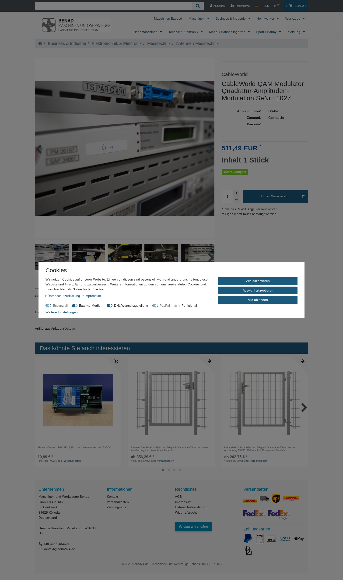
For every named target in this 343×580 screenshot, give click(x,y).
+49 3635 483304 (56, 544)
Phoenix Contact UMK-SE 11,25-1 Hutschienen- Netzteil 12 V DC (74, 447)
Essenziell (60, 305)
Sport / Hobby (266, 32)
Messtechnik (158, 43)
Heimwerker (266, 18)
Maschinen (197, 18)
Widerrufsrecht (186, 512)
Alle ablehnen (258, 299)
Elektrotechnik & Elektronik (116, 43)
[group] (78, 400)
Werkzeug (293, 18)
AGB (178, 496)
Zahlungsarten (117, 507)
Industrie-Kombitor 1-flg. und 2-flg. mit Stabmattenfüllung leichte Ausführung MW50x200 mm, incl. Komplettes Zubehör (259, 449)
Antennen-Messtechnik (197, 43)
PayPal (165, 305)
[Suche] (198, 6)
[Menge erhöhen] (236, 193)
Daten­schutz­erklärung (64, 295)
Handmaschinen (145, 32)
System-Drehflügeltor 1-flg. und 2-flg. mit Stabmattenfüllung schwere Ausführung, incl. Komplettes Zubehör (169, 449)
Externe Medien (90, 305)
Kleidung (294, 32)
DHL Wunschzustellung (131, 305)
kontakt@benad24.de (59, 549)
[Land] (256, 6)
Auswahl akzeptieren (258, 290)
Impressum (183, 502)
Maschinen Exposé (168, 18)
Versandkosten (266, 209)
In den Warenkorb (274, 196)
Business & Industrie (231, 18)
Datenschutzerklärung (191, 507)
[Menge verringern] (236, 199)
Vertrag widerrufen (193, 526)
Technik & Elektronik (183, 32)
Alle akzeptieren (258, 280)
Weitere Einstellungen (62, 312)
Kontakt (112, 496)
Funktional (189, 305)
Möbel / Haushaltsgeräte (227, 32)
